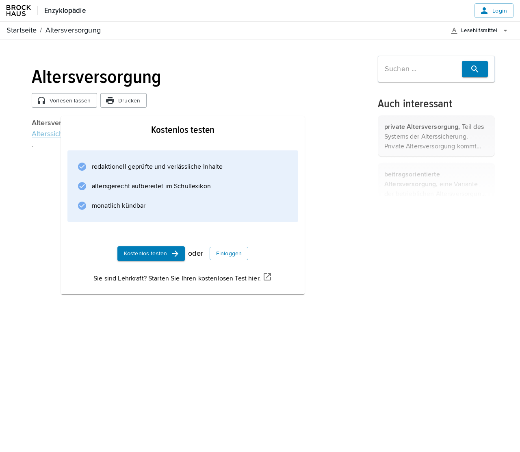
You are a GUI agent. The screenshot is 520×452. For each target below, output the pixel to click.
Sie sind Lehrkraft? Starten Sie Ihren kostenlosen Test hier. (177, 278)
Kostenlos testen (145, 253)
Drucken (129, 100)
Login (499, 10)
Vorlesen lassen (70, 100)
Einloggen (229, 253)
